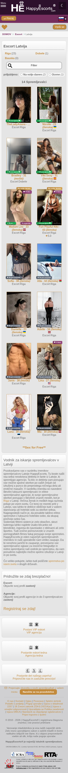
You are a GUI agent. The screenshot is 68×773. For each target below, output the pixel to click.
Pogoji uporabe (34, 703)
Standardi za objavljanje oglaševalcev (41, 711)
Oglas (28, 701)
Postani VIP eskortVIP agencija (34, 631)
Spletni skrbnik (53, 701)
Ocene (58, 74)
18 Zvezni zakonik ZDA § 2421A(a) (33, 706)
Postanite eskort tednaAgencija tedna (34, 654)
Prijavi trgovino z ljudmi (34, 714)
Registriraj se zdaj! (19, 608)
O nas (10, 701)
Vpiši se (59, 27)
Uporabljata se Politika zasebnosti (46, 709)
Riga (6, 500)
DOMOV (6, 34)
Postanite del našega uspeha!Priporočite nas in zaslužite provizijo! (34, 677)
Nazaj (10, 18)
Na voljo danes (34, 74)
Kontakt (19, 701)
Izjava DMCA (13, 711)
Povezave (39, 701)
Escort (18, 34)
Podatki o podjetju (14, 703)
